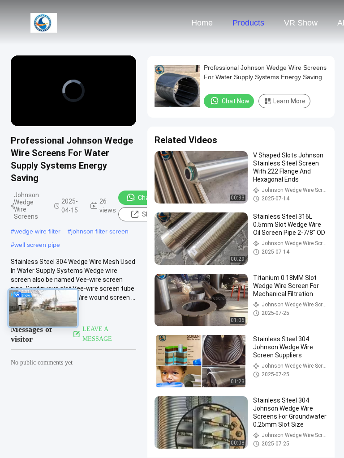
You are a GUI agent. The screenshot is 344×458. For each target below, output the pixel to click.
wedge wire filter (37, 231)
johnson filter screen (100, 231)
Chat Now (152, 197)
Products (248, 22)
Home (202, 22)
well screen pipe (37, 244)
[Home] (44, 22)
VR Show (301, 22)
